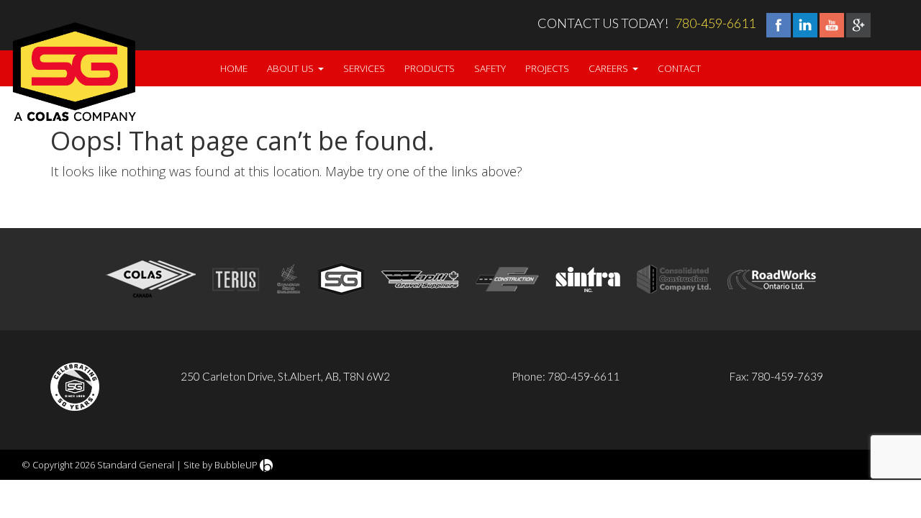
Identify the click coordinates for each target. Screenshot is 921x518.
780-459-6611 (715, 23)
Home (234, 68)
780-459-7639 (787, 376)
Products (429, 68)
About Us (292, 68)
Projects (547, 68)
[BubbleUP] (266, 464)
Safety (490, 68)
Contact (679, 68)
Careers (610, 68)
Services (364, 68)
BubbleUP (236, 464)
